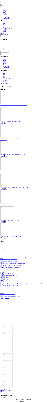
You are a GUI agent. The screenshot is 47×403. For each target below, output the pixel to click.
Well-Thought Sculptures (5, 279)
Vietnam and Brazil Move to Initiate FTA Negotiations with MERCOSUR (13, 105)
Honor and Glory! (3, 281)
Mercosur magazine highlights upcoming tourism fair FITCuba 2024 (12, 154)
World (4, 25)
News (4, 83)
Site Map (4, 397)
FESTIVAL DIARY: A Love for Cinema (7, 294)
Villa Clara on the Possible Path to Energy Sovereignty (10, 267)
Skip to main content (4, 0)
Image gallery (4, 298)
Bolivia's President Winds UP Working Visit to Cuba (9, 220)
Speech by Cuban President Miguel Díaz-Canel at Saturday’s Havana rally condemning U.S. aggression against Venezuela (22, 283)
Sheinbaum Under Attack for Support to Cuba (8, 261)
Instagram (4, 11)
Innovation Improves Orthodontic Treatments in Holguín (10, 265)
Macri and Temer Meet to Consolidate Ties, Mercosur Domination (12, 236)
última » (4, 246)
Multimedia (5, 30)
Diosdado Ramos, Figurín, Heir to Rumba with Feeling (10, 296)
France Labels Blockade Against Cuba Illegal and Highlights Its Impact (13, 254)
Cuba (4, 24)
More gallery (2, 389)
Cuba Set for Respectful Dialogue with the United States (10, 252)
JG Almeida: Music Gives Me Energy (7, 273)
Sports (4, 26)
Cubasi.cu (2, 392)
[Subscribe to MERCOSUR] (5, 390)
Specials (4, 29)
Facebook (4, 13)
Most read (4, 249)
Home (4, 23)
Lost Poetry (2, 292)
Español (8, 18)
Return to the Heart (3, 289)
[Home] (2, 33)
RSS (3, 15)
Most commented (6, 250)
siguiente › (4, 245)
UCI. (27, 401)
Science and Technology (7, 28)
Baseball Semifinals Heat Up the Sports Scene (8, 259)
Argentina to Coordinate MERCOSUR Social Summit (10, 170)
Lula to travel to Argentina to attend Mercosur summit (10, 121)
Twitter (4, 12)
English (7, 17)
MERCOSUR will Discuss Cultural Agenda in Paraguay (10, 203)
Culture (4, 27)
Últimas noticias (6, 248)
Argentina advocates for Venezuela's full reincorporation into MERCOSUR (14, 187)
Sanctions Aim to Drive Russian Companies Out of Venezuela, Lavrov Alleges (14, 263)
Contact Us (5, 31)
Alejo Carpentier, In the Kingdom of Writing (8, 287)
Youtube (4, 10)
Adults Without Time (4, 277)
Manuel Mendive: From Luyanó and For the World (9, 285)
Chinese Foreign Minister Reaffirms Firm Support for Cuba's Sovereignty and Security (16, 257)
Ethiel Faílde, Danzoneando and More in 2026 (8, 275)
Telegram (4, 14)
